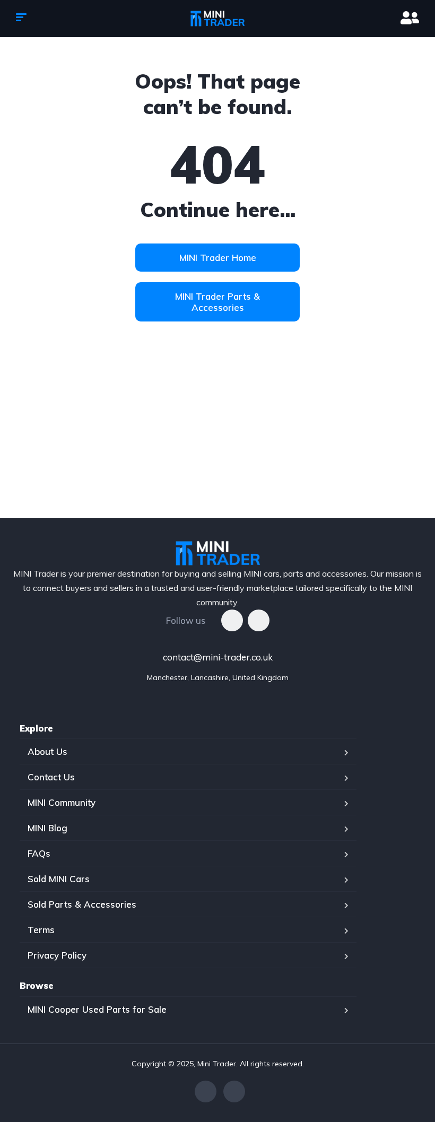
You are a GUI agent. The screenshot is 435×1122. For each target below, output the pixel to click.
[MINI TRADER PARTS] (217, 18)
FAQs (39, 853)
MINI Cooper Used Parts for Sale (97, 1009)
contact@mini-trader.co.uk (218, 657)
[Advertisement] (217, 438)
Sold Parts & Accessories (82, 904)
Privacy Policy (57, 955)
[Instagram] (258, 620)
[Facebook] (232, 620)
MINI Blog (47, 827)
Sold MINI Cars (59, 878)
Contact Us (51, 776)
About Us (47, 751)
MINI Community (61, 802)
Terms (41, 929)
